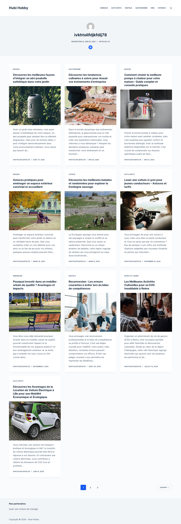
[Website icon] (90, 47)
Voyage (72, 174)
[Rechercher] (171, 8)
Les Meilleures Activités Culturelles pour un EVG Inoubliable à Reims (139, 285)
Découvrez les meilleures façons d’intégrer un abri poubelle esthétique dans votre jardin (34, 78)
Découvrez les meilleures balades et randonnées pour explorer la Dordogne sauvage (90, 183)
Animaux (104, 8)
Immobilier (17, 276)
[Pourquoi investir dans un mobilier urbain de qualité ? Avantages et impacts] (35, 312)
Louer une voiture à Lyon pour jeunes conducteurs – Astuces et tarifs (145, 183)
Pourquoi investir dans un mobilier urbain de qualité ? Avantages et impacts (35, 285)
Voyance (162, 8)
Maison (16, 69)
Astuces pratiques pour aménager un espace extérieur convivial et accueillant (32, 183)
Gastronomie (141, 8)
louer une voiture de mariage (23, 509)
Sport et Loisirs (131, 276)
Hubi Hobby (18, 8)
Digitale (128, 8)
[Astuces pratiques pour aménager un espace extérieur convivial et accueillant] (35, 210)
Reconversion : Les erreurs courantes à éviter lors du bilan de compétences (89, 285)
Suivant (163, 487)
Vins (152, 8)
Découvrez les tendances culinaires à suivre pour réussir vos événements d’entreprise (88, 78)
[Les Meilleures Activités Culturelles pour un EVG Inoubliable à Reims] (146, 312)
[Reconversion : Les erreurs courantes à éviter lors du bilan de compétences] (90, 312)
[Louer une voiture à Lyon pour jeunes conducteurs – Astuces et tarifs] (146, 210)
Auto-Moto (116, 8)
